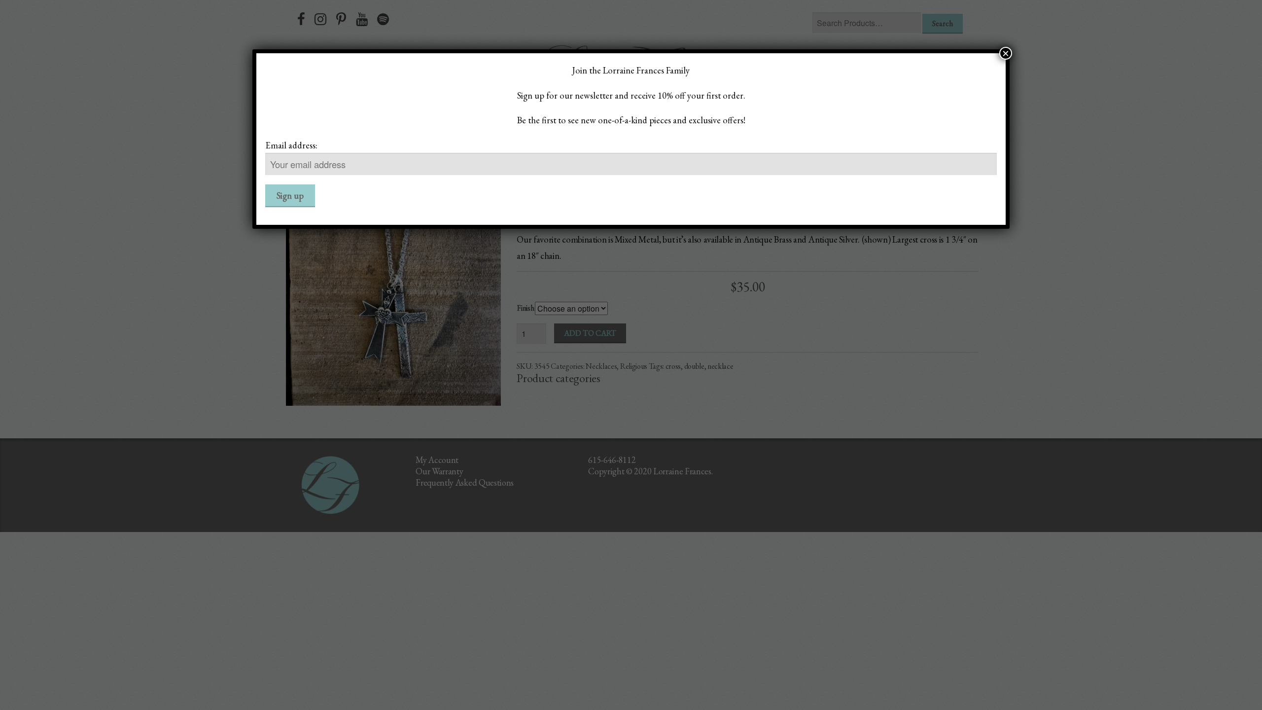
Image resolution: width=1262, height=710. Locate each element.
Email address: (291, 145)
